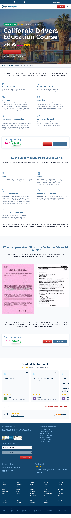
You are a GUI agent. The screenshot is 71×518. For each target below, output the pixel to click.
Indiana (46, 487)
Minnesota (32, 491)
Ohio (45, 496)
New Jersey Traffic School (46, 443)
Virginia (60, 500)
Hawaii (3, 487)
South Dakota (61, 498)
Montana (4, 493)
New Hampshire (48, 493)
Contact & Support (57, 2)
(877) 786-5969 (11, 470)
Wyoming (46, 502)
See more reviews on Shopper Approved (57, 406)
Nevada (32, 493)
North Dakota (33, 496)
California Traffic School (45, 439)
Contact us (4, 471)
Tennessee (4, 500)
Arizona (32, 482)
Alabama (4, 482)
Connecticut (18, 484)
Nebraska (18, 493)
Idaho (17, 487)
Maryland (60, 489)
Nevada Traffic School (45, 441)
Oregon (3, 498)
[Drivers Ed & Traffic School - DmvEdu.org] (9, 6)
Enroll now (11, 52)
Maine (45, 489)
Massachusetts (5, 491)
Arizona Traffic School (45, 437)
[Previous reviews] (3, 406)
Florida (45, 484)
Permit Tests (58, 511)
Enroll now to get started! (49, 256)
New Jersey (60, 493)
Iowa (59, 487)
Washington (4, 502)
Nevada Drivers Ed (44, 433)
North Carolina (19, 496)
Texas (17, 500)
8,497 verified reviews (17, 416)
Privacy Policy (65, 511)
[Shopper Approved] (59, 415)
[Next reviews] (7, 406)
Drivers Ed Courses (4, 511)
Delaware (32, 484)
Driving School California (37, 511)
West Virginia (19, 502)
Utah (31, 500)
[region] (35, 386)
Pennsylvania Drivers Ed (46, 435)
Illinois (31, 487)
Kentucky (18, 489)
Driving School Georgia (49, 511)
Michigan (18, 491)
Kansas (3, 489)
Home (3, 66)
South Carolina (47, 498)
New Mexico (5, 496)
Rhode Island (33, 498)
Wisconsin (32, 502)
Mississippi (46, 491)
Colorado (4, 484)
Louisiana (32, 489)
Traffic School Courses (14, 511)
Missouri (60, 491)
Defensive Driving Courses (26, 511)
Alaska (17, 482)
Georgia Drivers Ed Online (46, 431)
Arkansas (46, 482)
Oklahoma (60, 496)
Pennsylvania (19, 498)
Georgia (60, 484)
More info (60, 144)
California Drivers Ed (45, 429)
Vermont (46, 500)
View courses (26, 457)
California (10, 66)
